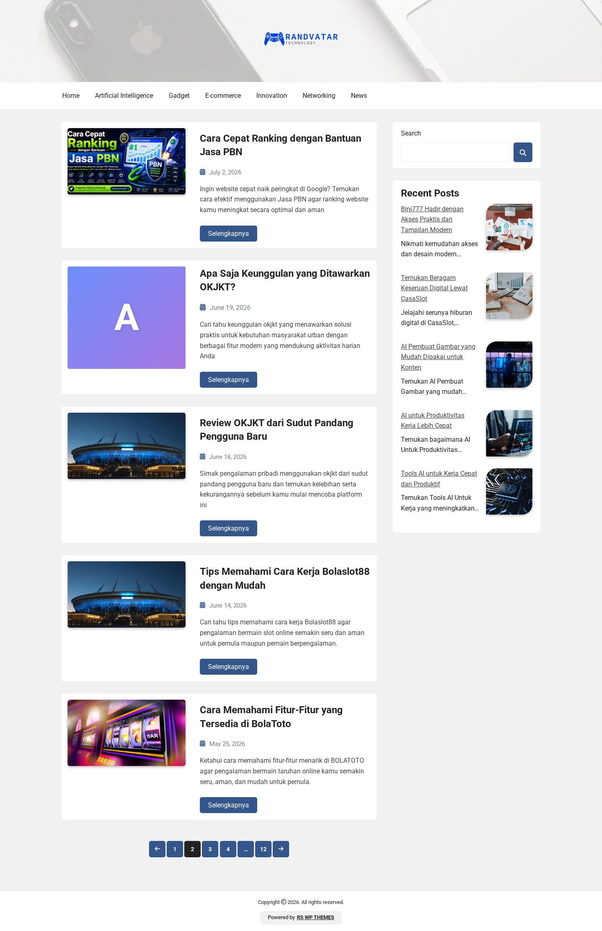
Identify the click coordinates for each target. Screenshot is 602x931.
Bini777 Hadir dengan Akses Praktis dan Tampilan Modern (432, 219)
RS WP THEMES (315, 917)
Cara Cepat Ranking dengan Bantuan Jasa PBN (280, 145)
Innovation (271, 95)
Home (70, 95)
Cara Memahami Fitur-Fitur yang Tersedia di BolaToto (271, 717)
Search (411, 133)
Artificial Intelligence (124, 95)
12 (263, 849)
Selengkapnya (228, 233)
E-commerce (223, 95)
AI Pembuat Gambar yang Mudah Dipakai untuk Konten (438, 357)
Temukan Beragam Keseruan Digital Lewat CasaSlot (434, 288)
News (359, 95)
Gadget (179, 95)
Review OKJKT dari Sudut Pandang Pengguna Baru (276, 430)
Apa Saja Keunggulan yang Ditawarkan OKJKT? (285, 280)
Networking (319, 95)
